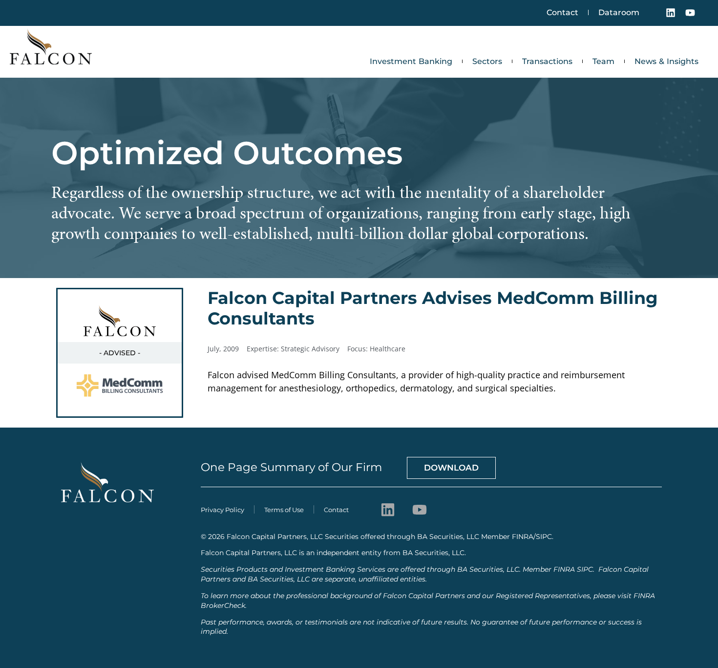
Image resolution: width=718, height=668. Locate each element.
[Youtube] (690, 13)
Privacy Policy (222, 510)
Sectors (487, 61)
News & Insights (666, 61)
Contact (562, 12)
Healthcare (387, 348)
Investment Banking (411, 61)
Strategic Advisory (310, 348)
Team (603, 61)
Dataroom (618, 12)
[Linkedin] (670, 13)
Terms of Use (284, 510)
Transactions (547, 61)
